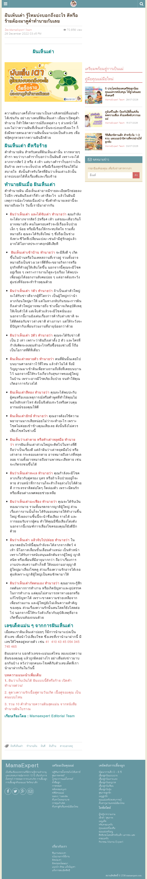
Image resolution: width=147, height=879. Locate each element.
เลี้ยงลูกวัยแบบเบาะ (108, 775)
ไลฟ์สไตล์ (105, 807)
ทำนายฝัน (32, 746)
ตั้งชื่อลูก (56, 782)
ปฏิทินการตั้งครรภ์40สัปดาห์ (66, 772)
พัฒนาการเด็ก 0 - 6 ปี (110, 772)
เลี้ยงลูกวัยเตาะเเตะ (108, 779)
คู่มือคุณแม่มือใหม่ (99, 79)
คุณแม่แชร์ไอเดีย (107, 828)
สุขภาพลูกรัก (105, 793)
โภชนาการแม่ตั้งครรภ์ (62, 779)
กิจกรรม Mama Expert (111, 842)
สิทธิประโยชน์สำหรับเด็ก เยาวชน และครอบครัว (117, 836)
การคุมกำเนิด (58, 803)
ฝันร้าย (52, 746)
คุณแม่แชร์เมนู (106, 831)
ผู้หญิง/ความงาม (107, 814)
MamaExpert (73, 4)
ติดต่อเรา (56, 860)
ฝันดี (43, 746)
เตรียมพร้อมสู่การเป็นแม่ (104, 69)
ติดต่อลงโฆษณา (60, 863)
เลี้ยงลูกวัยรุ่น (105, 789)
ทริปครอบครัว (106, 824)
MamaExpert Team (20, 30)
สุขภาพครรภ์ (58, 775)
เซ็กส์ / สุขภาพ (106, 817)
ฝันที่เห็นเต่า (17, 746)
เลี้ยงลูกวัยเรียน (106, 786)
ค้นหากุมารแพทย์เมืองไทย (111, 803)
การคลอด (57, 786)
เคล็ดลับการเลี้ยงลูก (112, 765)
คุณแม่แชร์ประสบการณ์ (110, 799)
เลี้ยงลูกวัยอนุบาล (107, 782)
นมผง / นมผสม (60, 796)
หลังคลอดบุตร (59, 789)
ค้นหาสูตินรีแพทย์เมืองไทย (65, 806)
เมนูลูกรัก (103, 796)
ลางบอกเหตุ (66, 746)
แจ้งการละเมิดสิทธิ (61, 870)
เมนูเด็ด (102, 821)
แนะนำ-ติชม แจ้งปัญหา (63, 867)
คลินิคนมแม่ (58, 793)
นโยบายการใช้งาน (61, 856)
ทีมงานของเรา (59, 853)
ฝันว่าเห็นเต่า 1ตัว (23, 290)
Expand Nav (5, 4)
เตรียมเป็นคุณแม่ (63, 765)
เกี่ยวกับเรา (59, 846)
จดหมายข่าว (100, 159)
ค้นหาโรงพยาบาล (60, 799)
